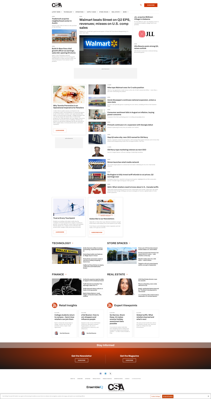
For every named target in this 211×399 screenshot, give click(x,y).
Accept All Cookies (168, 396)
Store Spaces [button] (103, 12)
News (108, 97)
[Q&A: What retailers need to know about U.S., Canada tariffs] (97, 189)
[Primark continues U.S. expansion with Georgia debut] (97, 127)
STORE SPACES (117, 243)
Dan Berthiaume (64, 333)
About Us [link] (72, 378)
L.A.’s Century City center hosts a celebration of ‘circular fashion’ (148, 295)
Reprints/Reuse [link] (118, 378)
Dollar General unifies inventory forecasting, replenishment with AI (93, 249)
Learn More (60, 130)
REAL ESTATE (116, 274)
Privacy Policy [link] (96, 378)
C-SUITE (109, 84)
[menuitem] (58, 12)
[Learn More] (69, 94)
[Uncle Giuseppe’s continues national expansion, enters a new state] (97, 102)
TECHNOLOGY (61, 243)
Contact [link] (127, 378)
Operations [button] (79, 12)
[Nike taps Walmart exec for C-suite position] (97, 89)
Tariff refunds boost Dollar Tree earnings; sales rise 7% (92, 284)
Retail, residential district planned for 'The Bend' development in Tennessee (148, 290)
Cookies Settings (136, 378)
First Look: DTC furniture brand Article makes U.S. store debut (148, 248)
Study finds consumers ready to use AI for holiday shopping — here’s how (93, 260)
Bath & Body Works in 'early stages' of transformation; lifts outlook (92, 295)
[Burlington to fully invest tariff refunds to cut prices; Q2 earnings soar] (97, 176)
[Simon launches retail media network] (97, 164)
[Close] (208, 396)
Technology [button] (68, 12)
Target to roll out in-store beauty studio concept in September (148, 264)
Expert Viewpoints (125, 305)
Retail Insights (68, 305)
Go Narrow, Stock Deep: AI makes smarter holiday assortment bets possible (117, 319)
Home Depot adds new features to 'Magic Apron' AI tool (92, 254)
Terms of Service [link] (107, 378)
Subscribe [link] (80, 378)
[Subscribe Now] (105, 208)
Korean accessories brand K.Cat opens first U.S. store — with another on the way (148, 254)
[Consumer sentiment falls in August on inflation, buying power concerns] (97, 114)
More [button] (125, 12)
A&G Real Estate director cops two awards (147, 279)
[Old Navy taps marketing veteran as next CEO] (97, 152)
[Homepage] (57, 5)
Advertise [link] (87, 378)
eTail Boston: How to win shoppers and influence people (90, 317)
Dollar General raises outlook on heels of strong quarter (93, 289)
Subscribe (151, 5)
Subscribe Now (96, 232)
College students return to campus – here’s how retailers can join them (64, 317)
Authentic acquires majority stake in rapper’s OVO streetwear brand (93, 279)
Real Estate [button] (116, 12)
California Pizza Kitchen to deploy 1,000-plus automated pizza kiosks (93, 266)
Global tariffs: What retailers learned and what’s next (145, 317)
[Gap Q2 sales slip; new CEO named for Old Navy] (97, 139)
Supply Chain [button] (91, 12)
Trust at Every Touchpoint (64, 218)
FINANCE (58, 274)
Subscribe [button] (81, 360)
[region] (105, 396)
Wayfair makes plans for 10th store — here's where (147, 259)
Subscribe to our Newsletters (101, 219)
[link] (100, 373)
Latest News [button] (56, 12)
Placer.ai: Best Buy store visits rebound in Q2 (147, 284)
